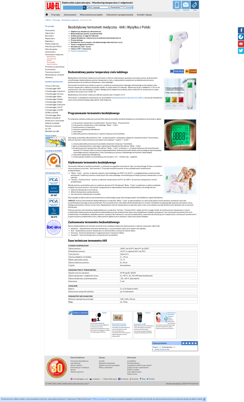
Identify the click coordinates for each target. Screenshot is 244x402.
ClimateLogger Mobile (54, 99)
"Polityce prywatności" (100, 399)
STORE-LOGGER (51, 112)
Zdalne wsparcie (77, 372)
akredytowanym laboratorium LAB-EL (129, 98)
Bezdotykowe (51, 56)
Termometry (50, 30)
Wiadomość (186, 10)
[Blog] (241, 38)
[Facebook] (241, 32)
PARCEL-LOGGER (52, 123)
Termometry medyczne (54, 54)
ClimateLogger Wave (53, 96)
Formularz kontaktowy (79, 361)
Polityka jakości (133, 363)
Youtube (135, 379)
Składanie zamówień (107, 363)
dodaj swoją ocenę (162, 349)
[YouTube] (241, 45)
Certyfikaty (131, 361)
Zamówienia (82, 51)
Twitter (152, 379)
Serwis (73, 369)
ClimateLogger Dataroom (55, 104)
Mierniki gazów (51, 49)
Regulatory (49, 41)
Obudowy (49, 77)
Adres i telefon (76, 365)
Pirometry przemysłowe (54, 67)
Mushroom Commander (54, 120)
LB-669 (49, 60)
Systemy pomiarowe (54, 82)
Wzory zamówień (105, 367)
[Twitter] (241, 52)
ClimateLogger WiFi (53, 88)
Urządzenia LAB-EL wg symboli (139, 365)
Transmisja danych (52, 72)
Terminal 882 (51, 62)
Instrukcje (179, 71)
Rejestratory (50, 38)
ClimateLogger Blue (53, 115)
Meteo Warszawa (110, 379)
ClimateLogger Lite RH (54, 110)
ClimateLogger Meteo (53, 102)
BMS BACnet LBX (52, 131)
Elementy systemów (53, 126)
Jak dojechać (76, 363)
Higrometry (50, 33)
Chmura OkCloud (52, 86)
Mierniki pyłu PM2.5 (53, 46)
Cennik (195, 10)
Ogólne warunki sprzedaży (109, 365)
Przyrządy (55, 14)
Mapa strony (132, 374)
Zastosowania (70, 14)
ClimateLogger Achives (54, 94)
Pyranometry (50, 69)
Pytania (74, 51)
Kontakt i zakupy (144, 14)
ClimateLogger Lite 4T (54, 107)
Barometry (49, 36)
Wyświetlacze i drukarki (54, 75)
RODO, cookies (133, 369)
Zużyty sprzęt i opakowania (138, 367)
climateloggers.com (80, 379)
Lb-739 (48, 129)
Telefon (177, 10)
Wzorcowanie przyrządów (91, 14)
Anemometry (50, 52)
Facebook (124, 379)
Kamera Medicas (52, 64)
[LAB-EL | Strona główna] (53, 10)
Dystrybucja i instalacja (80, 367)
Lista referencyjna (134, 372)
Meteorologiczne (52, 44)
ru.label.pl (96, 379)
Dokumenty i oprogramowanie (119, 14)
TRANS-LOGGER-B (52, 118)
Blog (143, 379)
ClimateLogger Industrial (55, 91)
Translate (129, 7)
